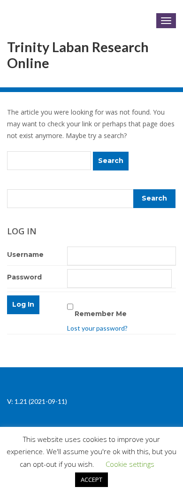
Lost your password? (97, 328)
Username (25, 254)
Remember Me (101, 313)
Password (24, 277)
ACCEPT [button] (91, 479)
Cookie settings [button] (130, 464)
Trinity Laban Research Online (78, 55)
